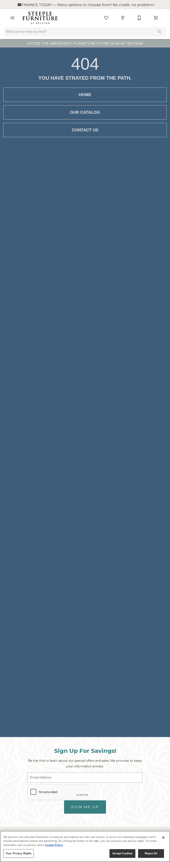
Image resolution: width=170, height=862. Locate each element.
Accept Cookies (122, 853)
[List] (106, 18)
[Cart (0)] (156, 18)
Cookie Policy (54, 845)
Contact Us (85, 130)
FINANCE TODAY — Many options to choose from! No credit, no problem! (87, 4)
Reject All (151, 853)
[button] (12, 18)
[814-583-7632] (139, 18)
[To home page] (40, 18)
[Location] (123, 18)
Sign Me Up (85, 807)
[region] (85, 846)
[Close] (163, 837)
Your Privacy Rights (19, 853)
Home (85, 94)
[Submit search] (159, 31)
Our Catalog (85, 112)
